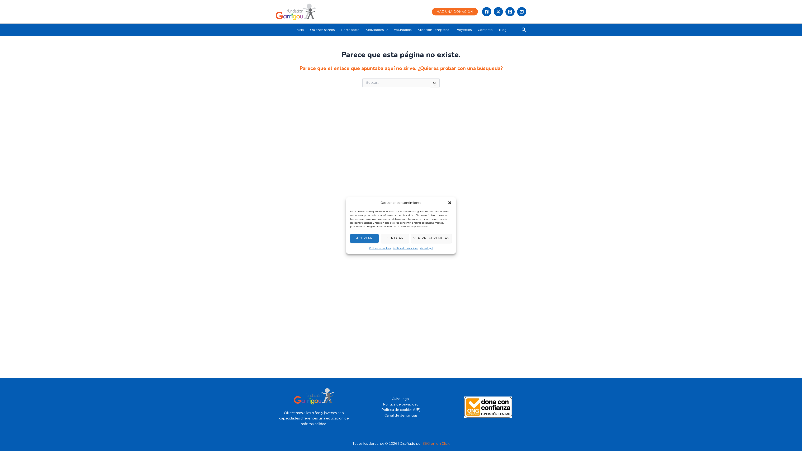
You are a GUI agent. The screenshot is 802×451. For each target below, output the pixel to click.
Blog (502, 30)
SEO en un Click (436, 444)
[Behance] (521, 11)
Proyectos (464, 30)
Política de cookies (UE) (400, 410)
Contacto (485, 30)
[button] (450, 203)
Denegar (395, 238)
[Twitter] (498, 11)
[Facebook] (486, 11)
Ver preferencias (431, 238)
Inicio (300, 30)
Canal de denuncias (401, 415)
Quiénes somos (322, 30)
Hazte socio (350, 30)
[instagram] (510, 11)
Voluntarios (402, 30)
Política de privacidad (405, 248)
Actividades (375, 30)
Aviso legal (426, 248)
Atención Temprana (433, 30)
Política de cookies (380, 248)
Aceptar (364, 238)
